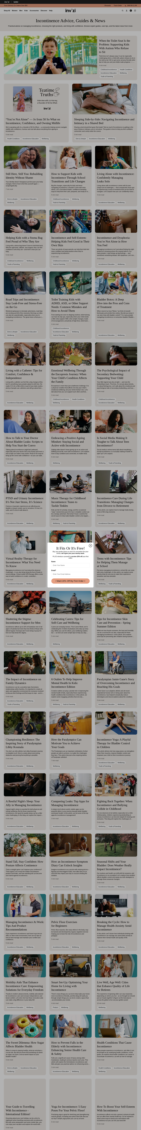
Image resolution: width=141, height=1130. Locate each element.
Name (53, 561)
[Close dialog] (90, 545)
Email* (53, 570)
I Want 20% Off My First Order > (70, 581)
